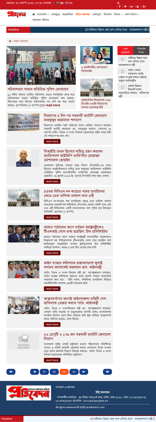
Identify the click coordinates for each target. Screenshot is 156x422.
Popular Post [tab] (141, 50)
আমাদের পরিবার (40, 20)
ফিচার (117, 14)
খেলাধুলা (96, 14)
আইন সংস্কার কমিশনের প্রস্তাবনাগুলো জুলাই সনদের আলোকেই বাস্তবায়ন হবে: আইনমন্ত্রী (73, 265)
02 (54, 371)
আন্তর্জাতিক (67, 14)
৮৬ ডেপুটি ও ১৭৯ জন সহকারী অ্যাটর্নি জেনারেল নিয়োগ (77, 336)
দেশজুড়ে (55, 14)
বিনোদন (108, 14)
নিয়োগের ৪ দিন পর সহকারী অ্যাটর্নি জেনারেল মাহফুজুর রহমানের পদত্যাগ (75, 117)
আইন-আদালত (82, 14)
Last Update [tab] (125, 50)
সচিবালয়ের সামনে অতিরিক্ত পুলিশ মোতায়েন (38, 89)
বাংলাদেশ (42, 14)
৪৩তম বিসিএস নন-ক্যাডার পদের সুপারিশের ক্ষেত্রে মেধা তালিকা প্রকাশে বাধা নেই (74, 193)
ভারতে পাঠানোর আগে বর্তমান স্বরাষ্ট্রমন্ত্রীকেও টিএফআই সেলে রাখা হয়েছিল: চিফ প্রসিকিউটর (76, 229)
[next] (83, 372)
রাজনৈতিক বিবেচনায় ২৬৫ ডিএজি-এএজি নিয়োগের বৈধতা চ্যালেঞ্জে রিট (96, 103)
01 (44, 371)
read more (53, 105)
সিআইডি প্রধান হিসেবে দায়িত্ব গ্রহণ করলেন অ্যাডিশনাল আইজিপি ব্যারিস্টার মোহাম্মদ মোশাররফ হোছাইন (73, 155)
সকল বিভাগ (131, 14)
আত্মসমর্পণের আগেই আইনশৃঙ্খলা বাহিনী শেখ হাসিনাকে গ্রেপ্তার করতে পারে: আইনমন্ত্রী (75, 300)
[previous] (34, 372)
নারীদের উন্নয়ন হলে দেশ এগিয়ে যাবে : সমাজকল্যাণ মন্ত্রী (111, 29)
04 (74, 371)
